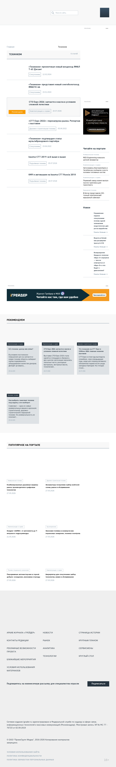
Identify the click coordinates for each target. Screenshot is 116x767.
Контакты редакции (18, 640)
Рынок (46, 640)
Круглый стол (86, 656)
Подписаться (98, 684)
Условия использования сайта (23, 752)
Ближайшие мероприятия (21, 659)
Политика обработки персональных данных (30, 760)
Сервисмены (86, 648)
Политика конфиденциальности (24, 756)
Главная (10, 47)
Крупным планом (88, 640)
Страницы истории (89, 632)
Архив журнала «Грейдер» (21, 632)
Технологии (49, 656)
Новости (48, 632)
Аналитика (49, 648)
